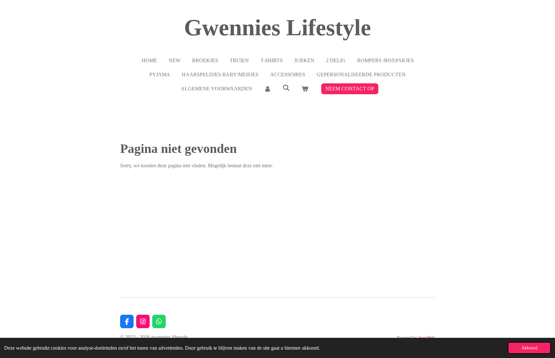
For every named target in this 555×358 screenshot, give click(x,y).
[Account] (267, 88)
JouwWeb (426, 337)
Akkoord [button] (529, 347)
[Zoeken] (286, 87)
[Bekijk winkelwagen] (305, 88)
